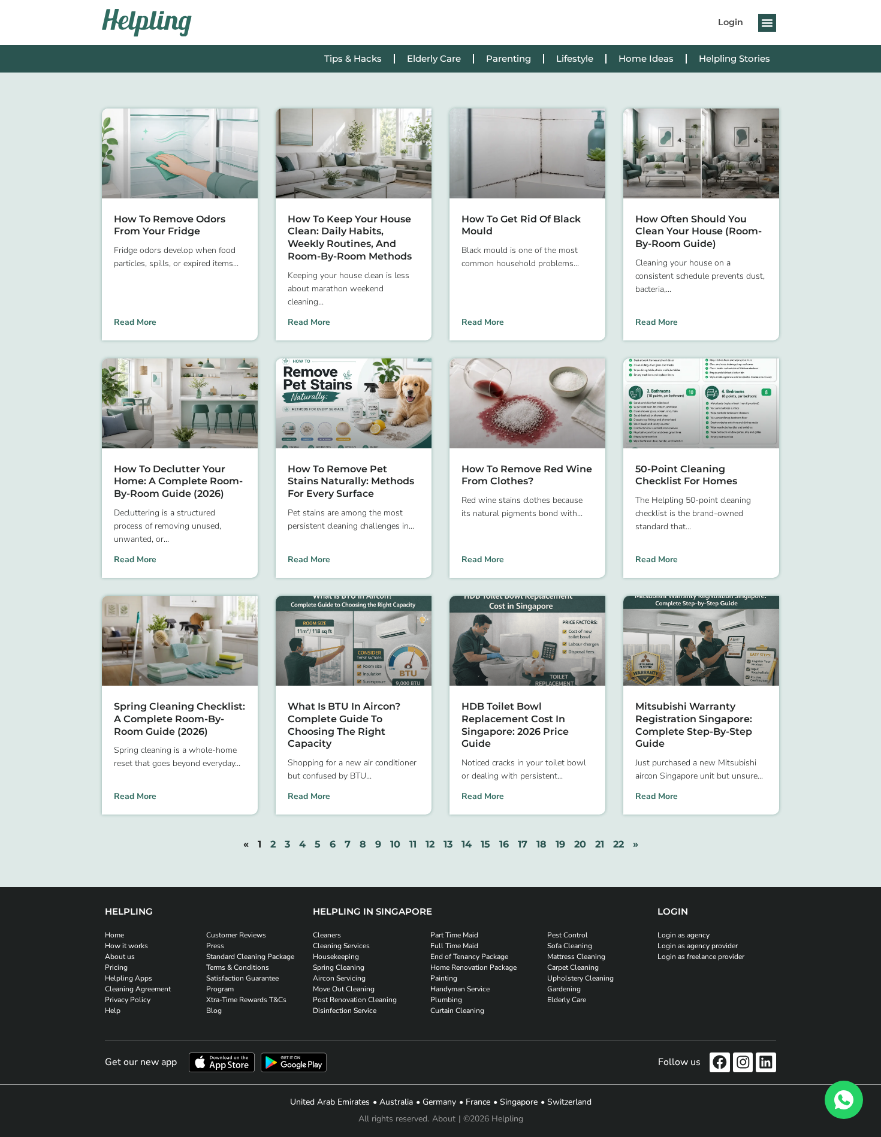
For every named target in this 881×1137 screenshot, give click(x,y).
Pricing (116, 967)
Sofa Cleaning (569, 946)
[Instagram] (743, 1062)
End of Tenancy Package (469, 956)
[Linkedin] (766, 1062)
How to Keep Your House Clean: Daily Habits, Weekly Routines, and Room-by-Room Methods (350, 237)
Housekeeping (336, 956)
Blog (214, 1010)
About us (120, 956)
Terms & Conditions (237, 967)
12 (430, 844)
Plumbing (446, 1000)
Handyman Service (460, 989)
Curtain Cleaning (457, 1010)
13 (447, 844)
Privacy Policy (127, 1000)
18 (541, 844)
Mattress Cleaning (576, 956)
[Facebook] (720, 1062)
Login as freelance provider (700, 956)
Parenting (508, 58)
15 (485, 844)
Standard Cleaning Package (250, 956)
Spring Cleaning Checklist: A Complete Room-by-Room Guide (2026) (179, 719)
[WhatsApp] (844, 1100)
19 (560, 844)
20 (580, 844)
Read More (135, 322)
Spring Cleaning (338, 967)
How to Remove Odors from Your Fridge (169, 225)
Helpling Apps (128, 978)
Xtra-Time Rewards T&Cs (246, 1000)
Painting (443, 978)
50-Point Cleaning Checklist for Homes (686, 475)
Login (730, 22)
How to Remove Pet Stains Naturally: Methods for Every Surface (351, 481)
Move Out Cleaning (344, 989)
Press (215, 946)
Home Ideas (646, 58)
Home (114, 935)
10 (395, 844)
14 (466, 844)
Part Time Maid (454, 935)
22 (618, 844)
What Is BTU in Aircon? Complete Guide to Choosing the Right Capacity (344, 725)
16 (504, 844)
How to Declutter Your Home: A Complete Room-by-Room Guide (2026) (178, 481)
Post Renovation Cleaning (355, 1000)
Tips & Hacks (353, 58)
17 (522, 844)
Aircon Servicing (339, 978)
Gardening (564, 989)
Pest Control (567, 935)
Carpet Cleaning (573, 967)
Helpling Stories (734, 58)
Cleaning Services (341, 946)
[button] (767, 23)
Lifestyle (574, 58)
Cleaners (327, 935)
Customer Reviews (236, 935)
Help (112, 1010)
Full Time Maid (454, 946)
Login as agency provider (697, 946)
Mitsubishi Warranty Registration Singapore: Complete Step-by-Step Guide (693, 725)
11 (413, 844)
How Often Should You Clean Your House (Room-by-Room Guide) (698, 231)
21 (599, 844)
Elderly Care (434, 58)
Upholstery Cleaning (580, 978)
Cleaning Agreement (138, 989)
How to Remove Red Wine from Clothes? (526, 475)
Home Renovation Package (473, 967)
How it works (126, 946)
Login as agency (683, 935)
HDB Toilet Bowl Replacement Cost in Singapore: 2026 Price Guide (515, 725)
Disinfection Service (344, 1010)
